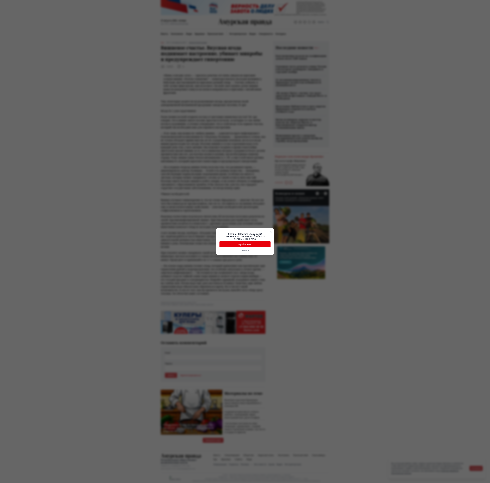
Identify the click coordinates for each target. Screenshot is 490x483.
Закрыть (245, 250)
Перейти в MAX (245, 244)
